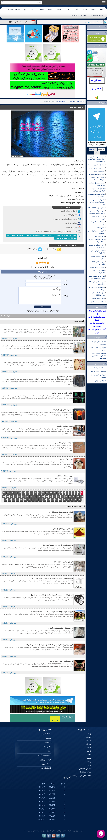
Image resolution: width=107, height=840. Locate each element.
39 (23, 496)
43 (8, 496)
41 (15, 496)
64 (6, 500)
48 (68, 500)
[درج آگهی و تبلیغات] (43, 721)
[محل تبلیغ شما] (43, 97)
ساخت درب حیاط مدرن (97, 302)
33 (47, 496)
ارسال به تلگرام (32, 249)
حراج (25, 9)
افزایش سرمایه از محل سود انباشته (97, 325)
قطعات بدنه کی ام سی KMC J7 (97, 271)
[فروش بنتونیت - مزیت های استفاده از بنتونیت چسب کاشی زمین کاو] (79, 654)
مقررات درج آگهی (44, 755)
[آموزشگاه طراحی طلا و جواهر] (79, 452)
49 (64, 500)
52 (53, 500)
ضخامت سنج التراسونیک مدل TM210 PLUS (97, 178)
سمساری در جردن (99, 171)
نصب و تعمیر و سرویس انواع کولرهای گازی (97, 189)
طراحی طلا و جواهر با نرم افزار (62, 393)
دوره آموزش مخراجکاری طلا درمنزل (96, 288)
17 (28, 493)
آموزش (75, 9)
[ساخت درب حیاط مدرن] (79, 386)
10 (55, 493)
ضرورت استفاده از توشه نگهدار (96, 319)
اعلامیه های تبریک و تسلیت (78, 15)
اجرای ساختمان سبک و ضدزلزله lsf (61, 512)
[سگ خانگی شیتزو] (79, 469)
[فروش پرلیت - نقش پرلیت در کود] (79, 671)
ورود (49, 751)
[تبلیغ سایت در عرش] (33, 42)
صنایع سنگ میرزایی (98, 227)
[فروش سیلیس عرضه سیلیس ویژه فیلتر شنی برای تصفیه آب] (79, 588)
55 (41, 500)
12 (47, 493)
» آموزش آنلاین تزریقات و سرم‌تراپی (98, 343)
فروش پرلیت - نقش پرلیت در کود (61, 661)
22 (8, 493)
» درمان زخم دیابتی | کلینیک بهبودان (97, 348)
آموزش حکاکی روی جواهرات (63, 409)
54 (45, 500)
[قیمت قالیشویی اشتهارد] (79, 436)
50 (60, 500)
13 (43, 493)
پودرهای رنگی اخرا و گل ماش (63, 528)
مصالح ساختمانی (97, 15)
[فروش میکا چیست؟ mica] (79, 571)
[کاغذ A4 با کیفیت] (52, 42)
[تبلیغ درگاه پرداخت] (43, 71)
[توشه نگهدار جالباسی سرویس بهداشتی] (70, 42)
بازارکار (50, 9)
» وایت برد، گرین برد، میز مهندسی (98, 376)
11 (51, 493)
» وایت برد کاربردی (100, 381)
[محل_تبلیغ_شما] (33, 61)
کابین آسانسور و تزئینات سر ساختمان (96, 232)
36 (35, 496)
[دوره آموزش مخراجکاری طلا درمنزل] (79, 369)
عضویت (48, 738)
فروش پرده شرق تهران (98, 298)
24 (82, 496)
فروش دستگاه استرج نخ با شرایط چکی (96, 246)
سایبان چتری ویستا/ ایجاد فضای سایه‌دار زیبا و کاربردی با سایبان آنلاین (96, 159)
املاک (67, 9)
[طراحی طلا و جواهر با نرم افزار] (79, 403)
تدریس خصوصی (14, 9)
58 (29, 500)
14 (39, 493)
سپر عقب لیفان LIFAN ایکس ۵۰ (97, 263)
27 (70, 496)
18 (24, 493)
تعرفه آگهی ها (96, 80)
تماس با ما (47, 746)
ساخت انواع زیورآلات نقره (97, 267)
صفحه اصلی (80, 101)
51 (56, 500)
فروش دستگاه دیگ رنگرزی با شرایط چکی (96, 240)
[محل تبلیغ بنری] (43, 713)
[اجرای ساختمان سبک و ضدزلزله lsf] (79, 522)
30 (58, 496)
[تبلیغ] (52, 61)
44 (4, 496)
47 (72, 500)
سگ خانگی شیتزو (66, 459)
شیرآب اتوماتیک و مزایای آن (97, 313)
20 (16, 493)
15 (35, 493)
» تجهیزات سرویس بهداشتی (97, 371)
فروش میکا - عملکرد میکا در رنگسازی (60, 628)
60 (21, 500)
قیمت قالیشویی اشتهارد (65, 426)
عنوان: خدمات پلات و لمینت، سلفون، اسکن (96, 195)
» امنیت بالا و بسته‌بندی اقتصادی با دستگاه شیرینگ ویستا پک (98, 355)
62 (13, 500)
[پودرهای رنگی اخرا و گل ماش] (79, 538)
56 (37, 500)
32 (51, 496)
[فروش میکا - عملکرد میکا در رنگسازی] (79, 638)
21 (12, 493)
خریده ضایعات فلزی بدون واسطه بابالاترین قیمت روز (96, 212)
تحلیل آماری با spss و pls (96, 208)
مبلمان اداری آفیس (99, 236)
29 (62, 496)
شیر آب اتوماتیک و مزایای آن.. (94, 22)
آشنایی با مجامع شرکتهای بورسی (97, 331)
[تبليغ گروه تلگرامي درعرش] (15, 42)
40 (19, 496)
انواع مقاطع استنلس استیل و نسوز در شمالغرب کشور (96, 277)
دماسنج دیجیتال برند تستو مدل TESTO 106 (96, 184)
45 (80, 500)
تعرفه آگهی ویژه (45, 759)
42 (12, 496)
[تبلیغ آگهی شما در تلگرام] (43, 89)
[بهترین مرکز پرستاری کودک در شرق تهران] (79, 353)
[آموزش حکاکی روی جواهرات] (79, 419)
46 (76, 500)
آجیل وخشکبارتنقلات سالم (96, 174)
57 (33, 500)
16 (31, 493)
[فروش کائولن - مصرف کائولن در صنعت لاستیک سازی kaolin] (79, 604)
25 (78, 496)
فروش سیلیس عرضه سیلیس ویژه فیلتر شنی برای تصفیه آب (52, 578)
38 (27, 496)
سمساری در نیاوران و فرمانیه (96, 165)
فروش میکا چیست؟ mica (63, 562)
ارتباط (33, 9)
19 (20, 493)
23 (4, 493)
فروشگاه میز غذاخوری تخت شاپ (96, 223)
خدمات (84, 9)
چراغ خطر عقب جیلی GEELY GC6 (98, 294)
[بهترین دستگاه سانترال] (79, 485)
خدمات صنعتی (62, 101)
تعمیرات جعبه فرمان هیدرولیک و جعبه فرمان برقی (97, 202)
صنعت (41, 9)
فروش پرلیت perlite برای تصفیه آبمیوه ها (58, 545)
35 (39, 496)
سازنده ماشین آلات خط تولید (97, 217)
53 (49, 500)
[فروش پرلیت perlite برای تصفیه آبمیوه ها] (79, 555)
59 (25, 500)
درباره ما (48, 742)
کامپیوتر (93, 9)
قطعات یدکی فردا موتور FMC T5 (97, 252)
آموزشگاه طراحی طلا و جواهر (63, 443)
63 (10, 500)
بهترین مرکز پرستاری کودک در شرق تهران (96, 283)
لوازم (101, 9)
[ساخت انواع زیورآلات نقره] (79, 336)
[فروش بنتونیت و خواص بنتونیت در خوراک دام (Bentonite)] (79, 621)
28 (66, 496)
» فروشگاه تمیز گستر (100, 368)
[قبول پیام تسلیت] (43, 80)
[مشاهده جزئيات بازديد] (97, 99)
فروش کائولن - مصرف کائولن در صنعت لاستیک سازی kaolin (52, 595)
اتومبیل (58, 9)
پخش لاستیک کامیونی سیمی (97, 257)
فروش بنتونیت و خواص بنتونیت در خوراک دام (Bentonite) (52, 611)
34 (43, 496)
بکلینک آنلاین (46, 768)
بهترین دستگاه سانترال (65, 476)
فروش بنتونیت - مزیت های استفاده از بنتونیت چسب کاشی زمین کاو (49, 644)
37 (31, 496)
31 (54, 496)
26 (74, 496)
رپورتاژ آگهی (46, 764)
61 (17, 500)
